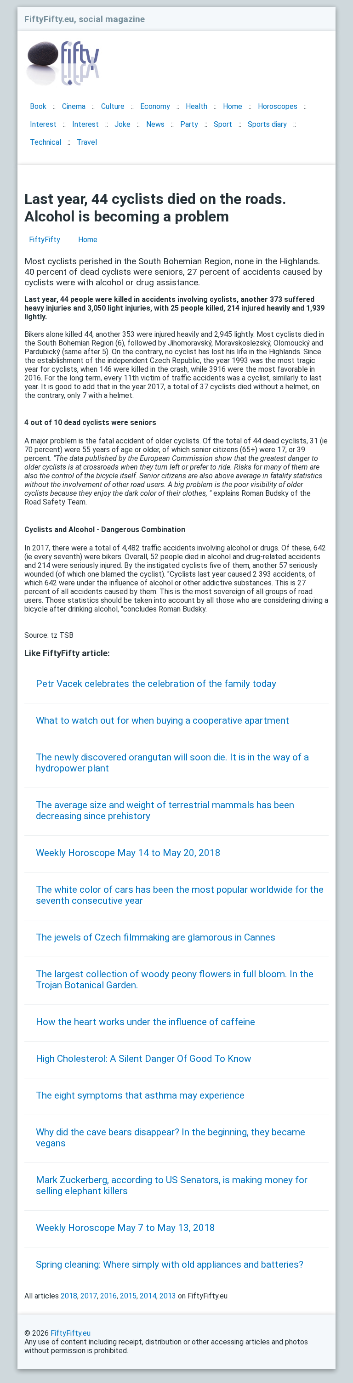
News (155, 124)
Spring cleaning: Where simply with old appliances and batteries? (169, 1264)
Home (232, 106)
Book (38, 106)
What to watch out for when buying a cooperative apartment (162, 720)
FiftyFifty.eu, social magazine (84, 19)
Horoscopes (277, 106)
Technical (45, 142)
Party (189, 124)
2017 (88, 1296)
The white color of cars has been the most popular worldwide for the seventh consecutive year (180, 895)
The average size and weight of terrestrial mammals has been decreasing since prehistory (165, 810)
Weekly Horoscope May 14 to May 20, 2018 (128, 852)
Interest (43, 124)
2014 (148, 1296)
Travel (87, 142)
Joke (122, 124)
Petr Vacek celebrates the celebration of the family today (156, 683)
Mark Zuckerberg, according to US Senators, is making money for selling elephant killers (171, 1185)
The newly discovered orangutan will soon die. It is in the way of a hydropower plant (172, 763)
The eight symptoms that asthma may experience (140, 1095)
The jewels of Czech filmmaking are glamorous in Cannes (155, 937)
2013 (167, 1296)
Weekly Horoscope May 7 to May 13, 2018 (125, 1227)
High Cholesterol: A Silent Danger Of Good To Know (143, 1058)
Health (196, 106)
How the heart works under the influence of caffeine (145, 1021)
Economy (155, 106)
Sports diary (267, 124)
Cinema (73, 106)
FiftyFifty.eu (71, 1333)
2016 (108, 1296)
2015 (128, 1296)
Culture (113, 106)
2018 (69, 1296)
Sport (223, 124)
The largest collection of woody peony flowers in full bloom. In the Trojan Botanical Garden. (174, 980)
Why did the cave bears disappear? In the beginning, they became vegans (170, 1138)
